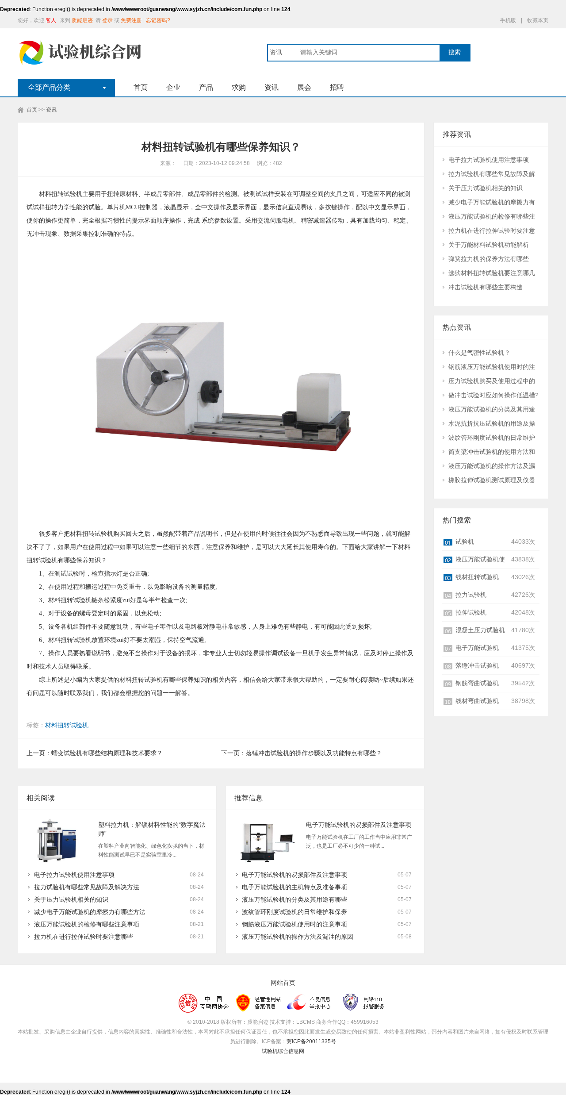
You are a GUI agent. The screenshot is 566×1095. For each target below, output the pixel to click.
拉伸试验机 (470, 612)
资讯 (271, 87)
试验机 (464, 541)
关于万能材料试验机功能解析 (488, 244)
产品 (206, 87)
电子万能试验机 (477, 647)
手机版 (508, 20)
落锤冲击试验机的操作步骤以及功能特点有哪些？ (314, 753)
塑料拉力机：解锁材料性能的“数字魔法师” (152, 829)
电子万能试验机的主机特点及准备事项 (294, 887)
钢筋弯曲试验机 (477, 683)
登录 (107, 20)
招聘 (337, 87)
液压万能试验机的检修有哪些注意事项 (86, 924)
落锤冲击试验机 (477, 665)
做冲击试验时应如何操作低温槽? (493, 395)
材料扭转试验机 (66, 725)
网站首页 (283, 983)
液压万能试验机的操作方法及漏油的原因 (297, 936)
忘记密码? (158, 20)
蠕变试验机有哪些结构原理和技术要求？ (107, 753)
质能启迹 (82, 20)
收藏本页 (537, 20)
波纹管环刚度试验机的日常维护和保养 (294, 911)
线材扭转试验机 (477, 576)
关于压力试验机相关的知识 (71, 899)
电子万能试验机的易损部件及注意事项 (358, 824)
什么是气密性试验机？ (479, 352)
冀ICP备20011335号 (311, 1041)
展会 (304, 87)
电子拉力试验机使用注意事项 (74, 874)
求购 (239, 87)
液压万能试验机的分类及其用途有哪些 (294, 899)
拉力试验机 (470, 594)
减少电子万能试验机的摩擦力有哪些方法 (89, 911)
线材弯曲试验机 (477, 700)
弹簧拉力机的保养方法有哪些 (488, 258)
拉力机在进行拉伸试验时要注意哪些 (83, 936)
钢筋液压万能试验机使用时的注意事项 (294, 924)
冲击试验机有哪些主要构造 (485, 287)
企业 (173, 87)
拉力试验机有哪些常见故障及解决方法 (86, 887)
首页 (141, 87)
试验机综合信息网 (283, 1051)
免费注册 (131, 20)
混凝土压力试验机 (480, 630)
